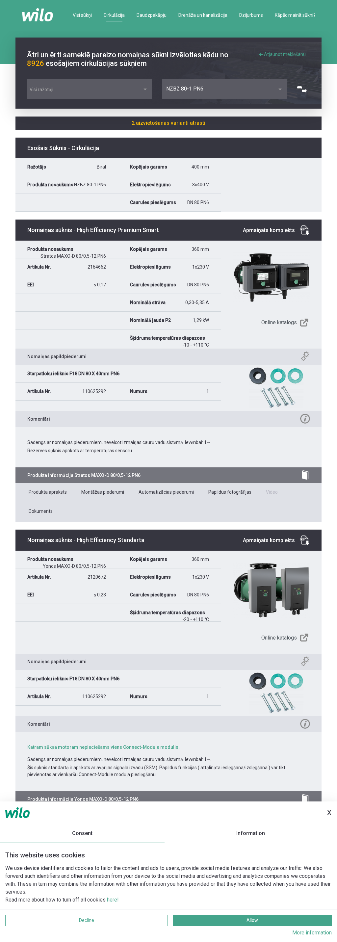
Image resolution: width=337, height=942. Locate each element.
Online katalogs (279, 322)
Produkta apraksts (48, 492)
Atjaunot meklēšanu (284, 54)
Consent (82, 833)
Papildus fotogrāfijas (229, 492)
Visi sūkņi (82, 15)
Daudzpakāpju (152, 15)
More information (312, 932)
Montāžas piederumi (102, 492)
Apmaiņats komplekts (269, 230)
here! (113, 900)
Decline (86, 920)
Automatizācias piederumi (166, 492)
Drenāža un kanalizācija (202, 15)
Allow (252, 920)
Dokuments (41, 511)
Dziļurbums (251, 15)
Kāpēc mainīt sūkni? (295, 15)
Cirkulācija (114, 15)
